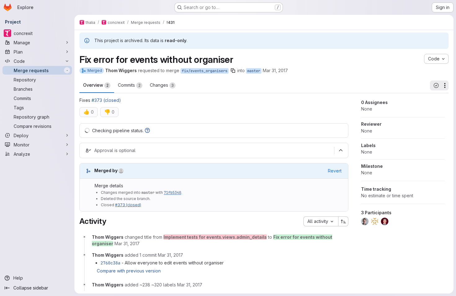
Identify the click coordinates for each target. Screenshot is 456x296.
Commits (129, 85)
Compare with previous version (129, 270)
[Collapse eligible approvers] (340, 150)
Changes (162, 85)
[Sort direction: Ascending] (343, 221)
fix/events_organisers (204, 70)
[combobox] (320, 221)
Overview (96, 85)
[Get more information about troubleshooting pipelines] (147, 130)
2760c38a (110, 263)
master (253, 70)
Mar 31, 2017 (275, 70)
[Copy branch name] (233, 70)
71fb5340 (172, 192)
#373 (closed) (106, 100)
